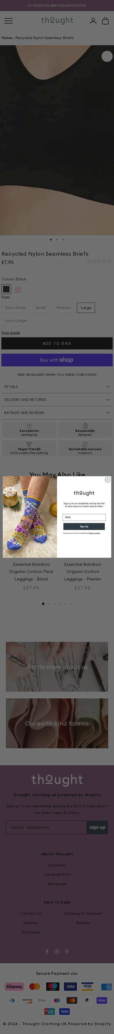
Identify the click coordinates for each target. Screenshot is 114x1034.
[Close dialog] (107, 479)
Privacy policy (94, 533)
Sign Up (84, 526)
